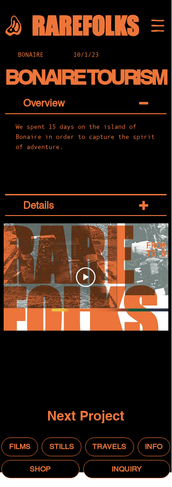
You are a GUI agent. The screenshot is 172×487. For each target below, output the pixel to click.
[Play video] (86, 277)
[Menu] (158, 25)
